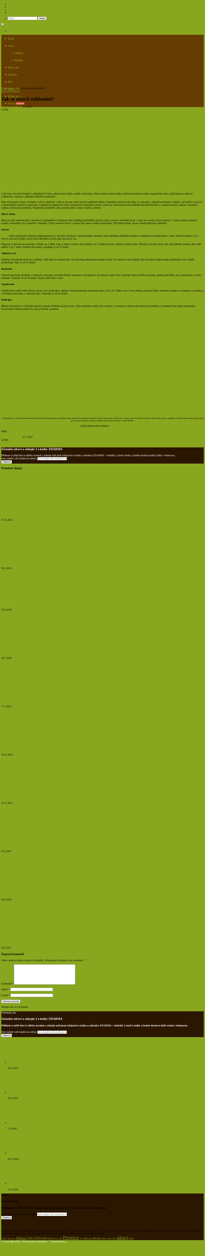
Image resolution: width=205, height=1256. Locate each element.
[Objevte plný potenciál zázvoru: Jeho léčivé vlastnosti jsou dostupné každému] (27, 887)
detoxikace (12, 1238)
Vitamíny (18, 52)
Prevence (12, 74)
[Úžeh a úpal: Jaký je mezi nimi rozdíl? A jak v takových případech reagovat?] (32, 645)
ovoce (56, 1238)
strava (109, 1238)
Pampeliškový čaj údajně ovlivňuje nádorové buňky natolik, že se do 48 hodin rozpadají (52, 1186)
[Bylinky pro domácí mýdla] (25, 935)
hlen (19, 434)
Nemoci (16, 103)
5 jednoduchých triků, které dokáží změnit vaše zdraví (36, 796)
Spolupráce (13, 4)
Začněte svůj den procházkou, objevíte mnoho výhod (36, 700)
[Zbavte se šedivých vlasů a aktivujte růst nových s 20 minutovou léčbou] (29, 555)
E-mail (5, 995)
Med (48, 434)
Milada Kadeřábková (12, 106)
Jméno (5, 989)
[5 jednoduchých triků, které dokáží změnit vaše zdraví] (32, 790)
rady (81, 1238)
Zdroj (4, 314)
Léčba (37, 1238)
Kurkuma (41, 434)
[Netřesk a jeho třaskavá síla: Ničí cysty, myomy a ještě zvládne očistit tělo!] (25, 1062)
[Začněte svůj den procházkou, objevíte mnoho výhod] (32, 694)
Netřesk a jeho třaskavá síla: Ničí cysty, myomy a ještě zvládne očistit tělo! (45, 1065)
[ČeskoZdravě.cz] (10, 24)
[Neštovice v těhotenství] (32, 507)
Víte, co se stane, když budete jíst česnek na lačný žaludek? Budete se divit (45, 1156)
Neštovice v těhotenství (16, 513)
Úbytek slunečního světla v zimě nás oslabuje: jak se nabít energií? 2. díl (48, 845)
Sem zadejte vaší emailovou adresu (19, 458)
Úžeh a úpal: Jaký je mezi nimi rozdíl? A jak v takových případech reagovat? (52, 651)
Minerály (18, 60)
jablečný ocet (28, 434)
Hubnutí (21, 1238)
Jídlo (10, 81)
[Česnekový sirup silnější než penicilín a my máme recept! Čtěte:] (25, 1092)
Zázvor (4, 235)
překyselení (81, 434)
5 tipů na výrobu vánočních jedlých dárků (29, 748)
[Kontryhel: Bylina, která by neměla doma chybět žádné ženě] (32, 597)
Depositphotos (117, 425)
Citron (13, 434)
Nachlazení (57, 434)
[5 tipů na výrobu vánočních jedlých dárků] (32, 742)
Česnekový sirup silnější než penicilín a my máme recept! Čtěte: (40, 1095)
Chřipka (5, 434)
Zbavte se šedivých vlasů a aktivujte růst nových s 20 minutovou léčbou (48, 562)
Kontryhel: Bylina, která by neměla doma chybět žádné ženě (41, 603)
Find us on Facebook (12, 1009)
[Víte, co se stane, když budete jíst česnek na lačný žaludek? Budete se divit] (25, 1153)
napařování (69, 434)
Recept (91, 434)
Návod (50, 1238)
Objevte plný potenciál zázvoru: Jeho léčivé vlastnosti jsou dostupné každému (52, 893)
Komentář (7, 983)
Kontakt (12, 12)
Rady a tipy (13, 67)
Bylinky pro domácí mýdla (19, 941)
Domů (11, 38)
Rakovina (87, 1238)
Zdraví (11, 45)
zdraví (122, 1237)
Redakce (12, 6)
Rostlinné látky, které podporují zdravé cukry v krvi (34, 1125)
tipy (114, 1238)
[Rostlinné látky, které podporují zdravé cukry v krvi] (24, 1122)
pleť (60, 1238)
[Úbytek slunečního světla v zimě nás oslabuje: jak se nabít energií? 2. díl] (32, 838)
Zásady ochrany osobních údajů (24, 9)
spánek (104, 1238)
